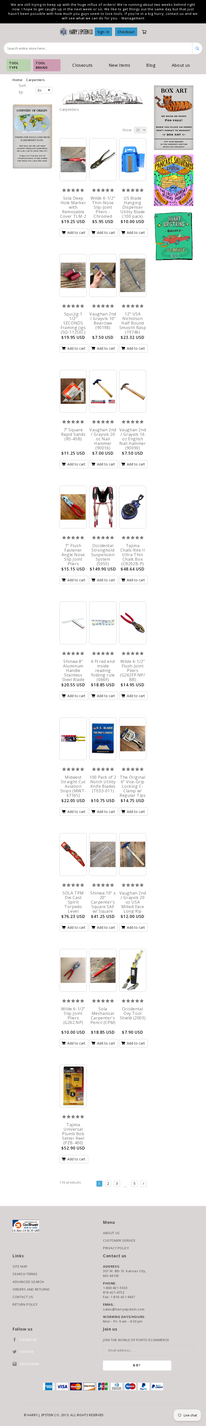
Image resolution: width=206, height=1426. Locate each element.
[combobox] (98, 48)
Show (126, 130)
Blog (151, 65)
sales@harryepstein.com (123, 1309)
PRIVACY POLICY (116, 1248)
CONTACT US (23, 1297)
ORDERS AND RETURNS (31, 1289)
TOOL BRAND (41, 65)
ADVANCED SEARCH (28, 1281)
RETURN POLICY (25, 1304)
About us (181, 65)
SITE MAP (20, 1266)
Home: (18, 80)
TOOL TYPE (14, 65)
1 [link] (99, 1183)
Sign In (103, 31)
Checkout (126, 31)
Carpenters (35, 80)
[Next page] (143, 1184)
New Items (119, 65)
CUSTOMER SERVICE (119, 1240)
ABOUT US (111, 1233)
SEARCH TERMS (25, 1274)
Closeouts (82, 65)
